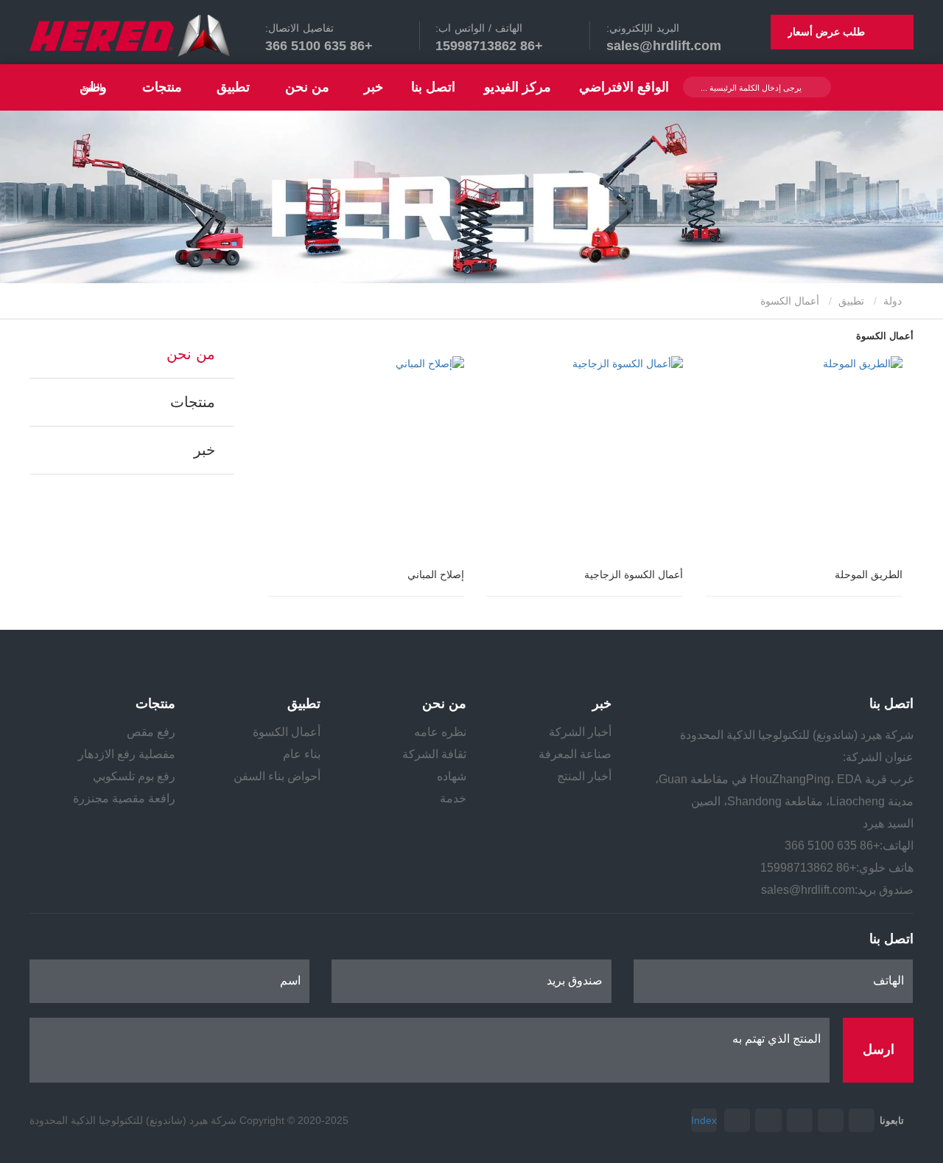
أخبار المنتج (584, 776)
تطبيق (851, 301)
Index (704, 1120)
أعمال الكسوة (286, 732)
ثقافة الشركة (434, 754)
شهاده (451, 776)
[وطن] (130, 36)
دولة (894, 301)
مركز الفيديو (517, 87)
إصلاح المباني (435, 574)
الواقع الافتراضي (624, 87)
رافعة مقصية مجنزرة (124, 798)
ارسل (878, 1049)
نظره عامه (440, 732)
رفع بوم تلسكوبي (134, 776)
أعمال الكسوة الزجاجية (633, 574)
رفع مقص (151, 732)
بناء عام (301, 754)
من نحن (190, 354)
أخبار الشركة (580, 732)
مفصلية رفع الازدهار (126, 754)
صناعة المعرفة (575, 754)
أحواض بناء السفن (277, 776)
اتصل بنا (433, 87)
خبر (204, 450)
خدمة (453, 798)
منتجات (192, 402)
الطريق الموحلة (868, 574)
